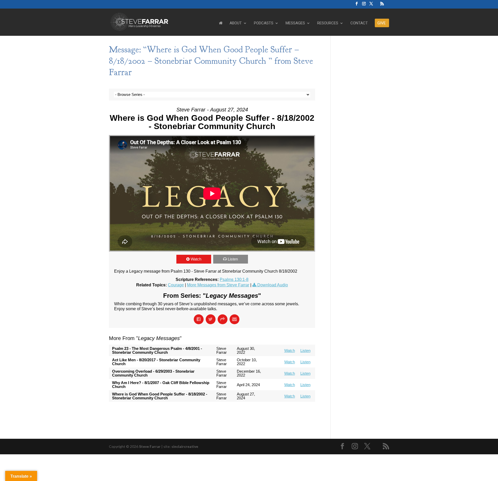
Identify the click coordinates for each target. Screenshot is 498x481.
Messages (295, 23)
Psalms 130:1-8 (234, 279)
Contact (359, 23)
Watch (196, 259)
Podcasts (263, 23)
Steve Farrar (150, 446)
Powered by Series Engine (296, 412)
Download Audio (272, 285)
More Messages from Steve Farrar (218, 285)
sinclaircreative (184, 446)
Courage (176, 285)
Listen (233, 259)
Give (381, 23)
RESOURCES (327, 23)
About (236, 23)
